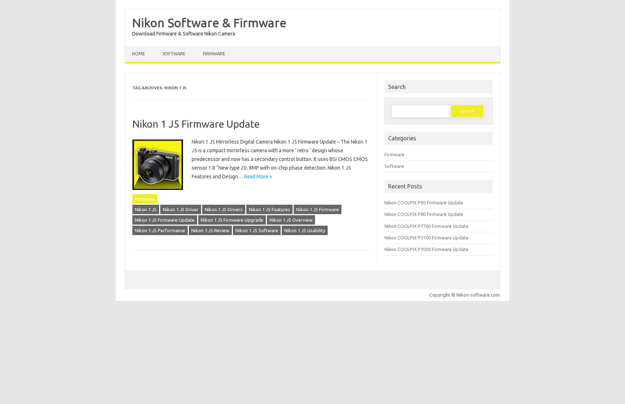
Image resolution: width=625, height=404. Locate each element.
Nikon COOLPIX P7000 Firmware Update (426, 249)
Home (138, 53)
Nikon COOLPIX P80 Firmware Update (423, 214)
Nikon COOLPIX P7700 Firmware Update (426, 226)
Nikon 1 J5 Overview (290, 219)
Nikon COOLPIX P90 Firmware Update (423, 202)
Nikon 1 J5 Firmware (317, 209)
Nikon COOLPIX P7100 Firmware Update (426, 237)
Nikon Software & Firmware (209, 22)
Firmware (214, 53)
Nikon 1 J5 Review (210, 230)
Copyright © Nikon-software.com (464, 294)
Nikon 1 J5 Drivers (224, 209)
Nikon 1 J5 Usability (304, 230)
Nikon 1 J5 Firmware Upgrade (232, 219)
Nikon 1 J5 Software (256, 230)
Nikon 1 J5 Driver (181, 209)
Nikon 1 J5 (146, 209)
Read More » (258, 176)
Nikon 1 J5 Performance (160, 230)
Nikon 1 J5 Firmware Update (196, 123)
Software (174, 53)
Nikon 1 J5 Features (269, 209)
